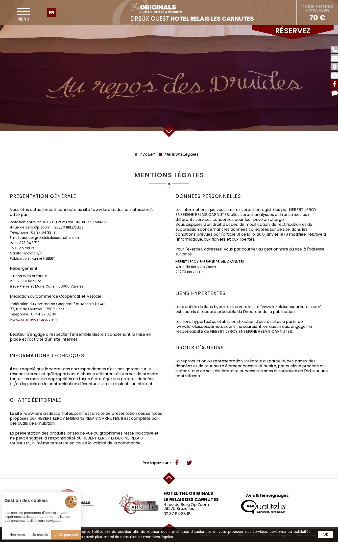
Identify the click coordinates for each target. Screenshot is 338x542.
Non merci (16, 535)
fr (51, 12)
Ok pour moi (68, 535)
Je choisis (40, 535)
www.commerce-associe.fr (33, 319)
